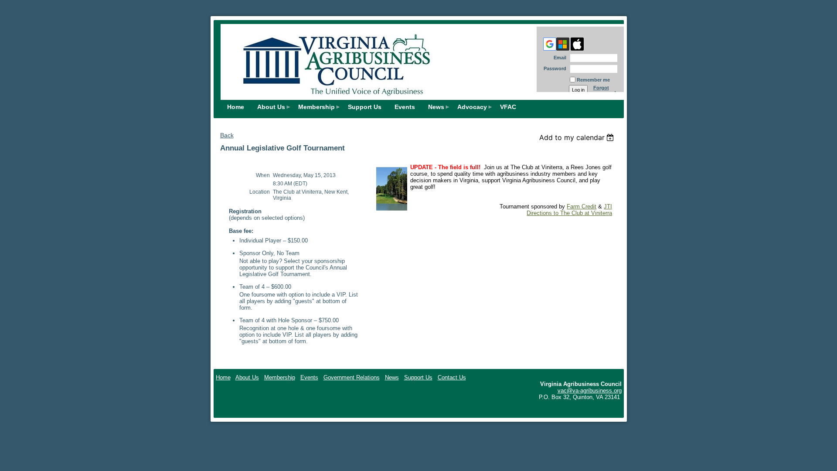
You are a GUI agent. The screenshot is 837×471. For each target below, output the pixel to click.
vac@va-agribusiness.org (590, 390)
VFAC (508, 106)
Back (227, 135)
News (436, 106)
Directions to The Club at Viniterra (569, 213)
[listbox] (577, 137)
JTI (608, 206)
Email (558, 57)
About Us (271, 106)
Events (405, 106)
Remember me (593, 79)
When (263, 175)
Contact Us (452, 377)
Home (235, 106)
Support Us (364, 106)
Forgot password (604, 90)
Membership (316, 106)
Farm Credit (581, 206)
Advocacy (472, 106)
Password (553, 68)
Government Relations (351, 377)
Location (259, 192)
